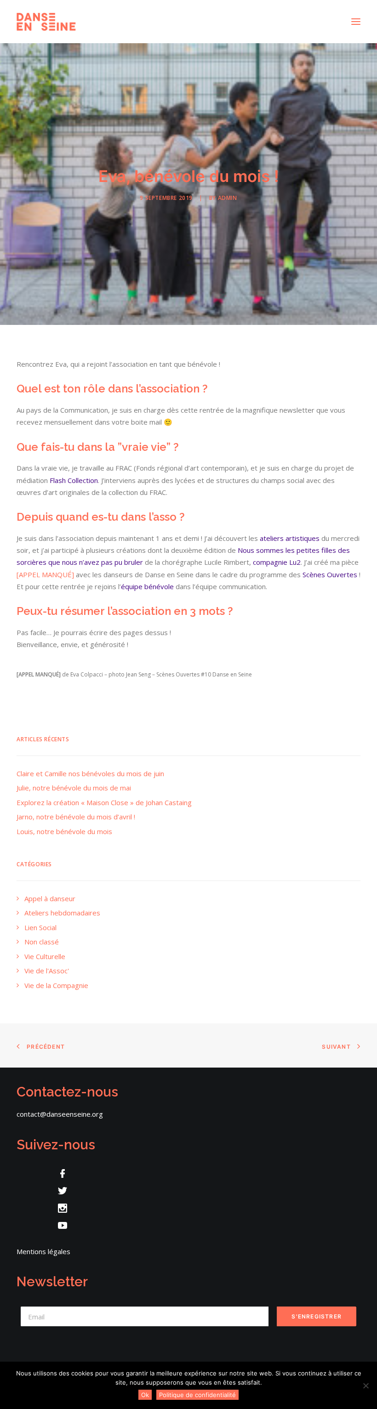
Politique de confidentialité (197, 1394)
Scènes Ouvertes (330, 574)
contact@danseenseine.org (60, 1114)
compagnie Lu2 (277, 562)
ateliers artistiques (290, 538)
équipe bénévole (147, 586)
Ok (145, 1394)
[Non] (365, 1385)
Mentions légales (43, 1251)
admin (227, 198)
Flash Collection (74, 480)
